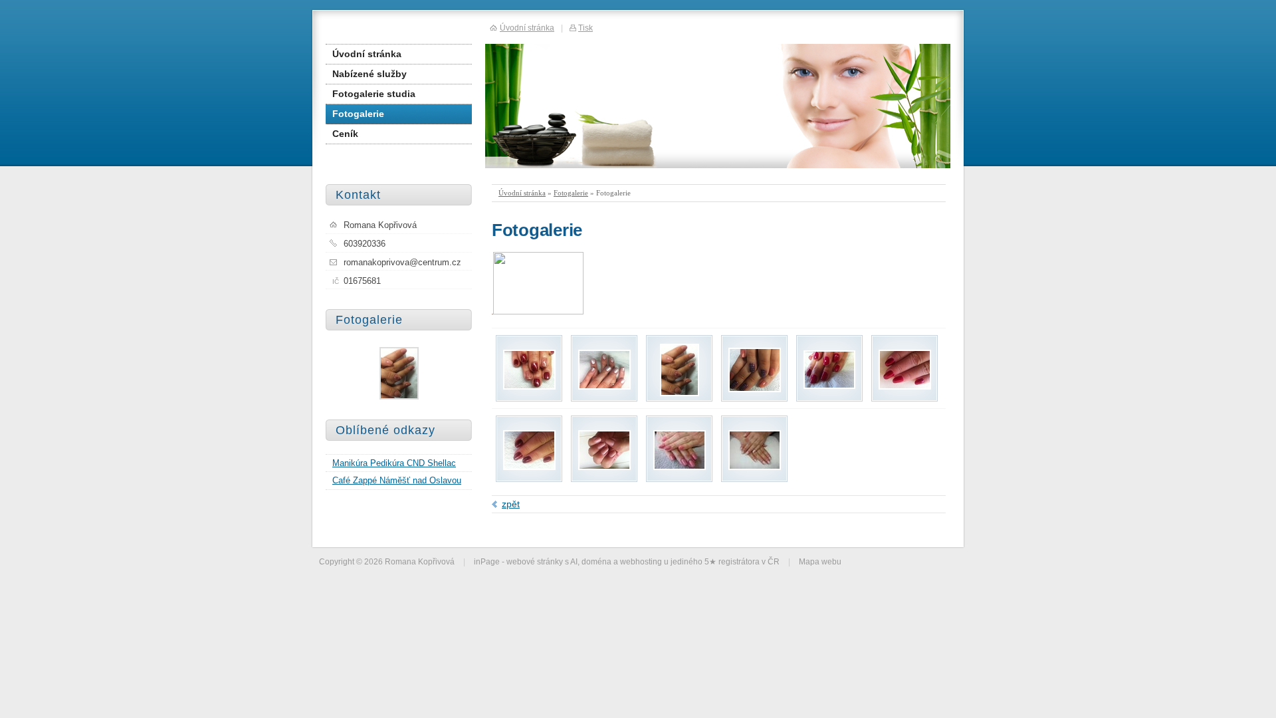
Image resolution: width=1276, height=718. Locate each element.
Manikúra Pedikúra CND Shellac (394, 463)
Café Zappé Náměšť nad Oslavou (396, 480)
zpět (511, 504)
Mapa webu (820, 561)
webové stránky (534, 561)
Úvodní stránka (522, 193)
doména (596, 561)
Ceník (345, 133)
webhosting (641, 561)
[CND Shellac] (529, 386)
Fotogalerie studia (373, 93)
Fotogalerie (571, 193)
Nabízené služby (369, 73)
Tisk (585, 27)
